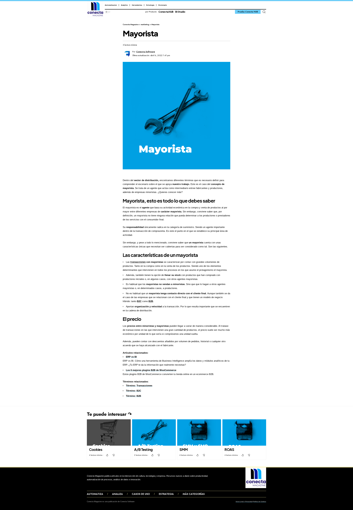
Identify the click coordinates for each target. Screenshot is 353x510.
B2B (151, 301)
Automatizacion (111, 5)
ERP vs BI (131, 357)
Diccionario (162, 5)
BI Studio (180, 11)
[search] (264, 12)
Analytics (124, 5)
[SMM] (199, 432)
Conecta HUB (165, 11)
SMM (183, 449)
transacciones (138, 262)
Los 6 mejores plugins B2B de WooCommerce (151, 370)
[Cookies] (109, 432)
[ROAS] (244, 432)
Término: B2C (133, 390)
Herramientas (137, 5)
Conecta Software (145, 51)
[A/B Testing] (154, 432)
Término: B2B (133, 396)
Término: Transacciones (139, 385)
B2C (139, 301)
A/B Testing (143, 449)
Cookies (95, 449)
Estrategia (150, 5)
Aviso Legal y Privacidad (244, 501)
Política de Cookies (259, 501)
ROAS (229, 449)
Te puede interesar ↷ (109, 414)
